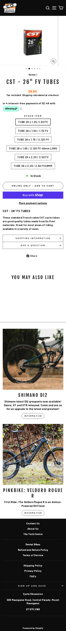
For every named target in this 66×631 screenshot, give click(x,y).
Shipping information (33, 238)
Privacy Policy (33, 570)
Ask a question (33, 245)
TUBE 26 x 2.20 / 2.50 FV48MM (33, 165)
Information (33, 416)
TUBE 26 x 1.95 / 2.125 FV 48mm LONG (33, 148)
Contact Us (33, 523)
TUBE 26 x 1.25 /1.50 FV (33, 121)
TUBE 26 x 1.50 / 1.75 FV (33, 130)
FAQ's (33, 576)
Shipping (27, 95)
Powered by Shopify (33, 628)
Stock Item (33, 116)
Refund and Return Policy (33, 549)
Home (32, 74)
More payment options (33, 203)
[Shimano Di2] (33, 359)
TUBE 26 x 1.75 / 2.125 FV (33, 139)
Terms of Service (33, 555)
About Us (33, 528)
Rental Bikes (33, 544)
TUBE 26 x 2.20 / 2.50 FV (33, 157)
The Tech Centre (33, 534)
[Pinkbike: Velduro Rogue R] (33, 454)
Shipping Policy (33, 565)
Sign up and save (32, 586)
